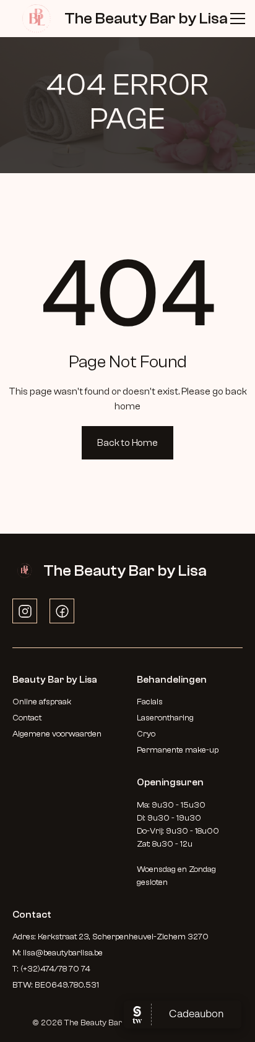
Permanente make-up (177, 750)
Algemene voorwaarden (57, 734)
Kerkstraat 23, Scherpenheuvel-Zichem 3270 (123, 937)
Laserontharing (165, 718)
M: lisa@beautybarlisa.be (57, 953)
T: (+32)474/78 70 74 (51, 969)
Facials (150, 702)
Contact (26, 718)
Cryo (146, 734)
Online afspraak (42, 702)
